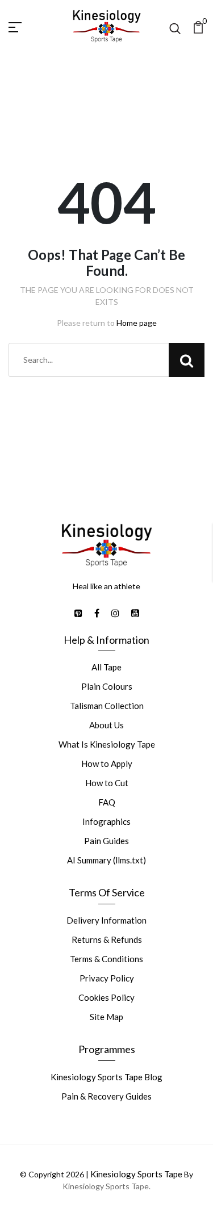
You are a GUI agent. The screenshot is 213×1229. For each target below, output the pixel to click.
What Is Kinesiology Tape (107, 744)
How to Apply (106, 763)
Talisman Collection (107, 706)
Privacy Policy (107, 978)
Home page (136, 323)
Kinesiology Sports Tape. (106, 1186)
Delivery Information (106, 920)
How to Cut (106, 783)
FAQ (106, 802)
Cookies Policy (106, 997)
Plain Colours (106, 686)
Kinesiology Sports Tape (136, 1174)
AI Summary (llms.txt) (106, 860)
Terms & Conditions (106, 959)
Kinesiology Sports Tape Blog (106, 1077)
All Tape (106, 667)
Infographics (106, 821)
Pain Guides (106, 841)
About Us (106, 725)
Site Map (106, 1017)
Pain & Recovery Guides (106, 1096)
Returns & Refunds (107, 939)
